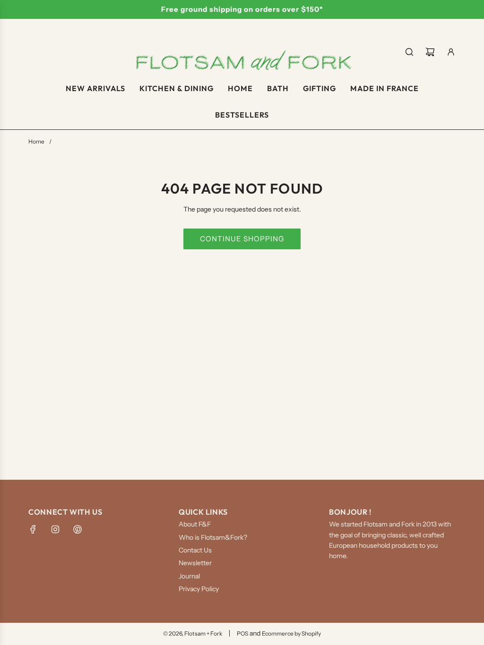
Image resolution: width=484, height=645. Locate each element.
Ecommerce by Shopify (291, 633)
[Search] (409, 52)
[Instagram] (55, 529)
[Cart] (430, 52)
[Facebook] (33, 529)
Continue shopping (242, 238)
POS (242, 633)
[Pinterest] (77, 529)
